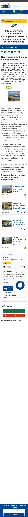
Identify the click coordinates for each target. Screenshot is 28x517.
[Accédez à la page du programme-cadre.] (14, 25)
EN (5, 52)
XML (15, 311)
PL (18, 52)
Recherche (21, 6)
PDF (15, 315)
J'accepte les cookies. (14, 510)
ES (8, 52)
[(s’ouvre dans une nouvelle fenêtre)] (6, 5)
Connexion (14, 6)
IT (15, 52)
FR (12, 52)
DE (2, 52)
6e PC (5, 15)
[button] (18, 6)
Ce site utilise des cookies (9, 505)
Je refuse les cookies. (14, 514)
